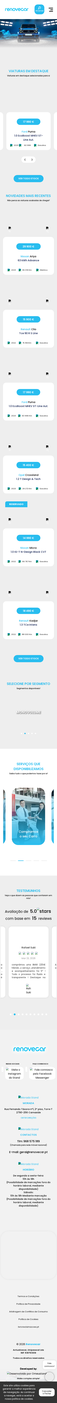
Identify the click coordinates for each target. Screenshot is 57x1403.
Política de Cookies (28, 1319)
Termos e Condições (28, 1296)
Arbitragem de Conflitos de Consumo (28, 1311)
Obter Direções (28, 1118)
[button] (21, 731)
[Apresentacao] (24, 159)
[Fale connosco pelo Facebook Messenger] (42, 1073)
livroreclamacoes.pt (28, 1327)
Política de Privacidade (28, 1304)
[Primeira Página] (28, 1051)
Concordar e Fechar (46, 1392)
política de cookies (22, 1398)
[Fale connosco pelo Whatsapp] (26, 1073)
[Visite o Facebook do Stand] (2, 1073)
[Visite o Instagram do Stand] (14, 1073)
